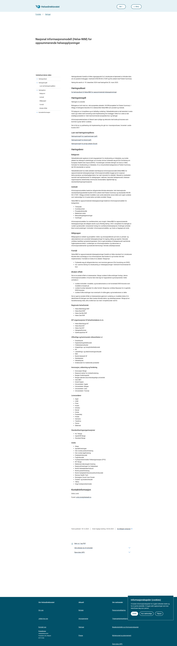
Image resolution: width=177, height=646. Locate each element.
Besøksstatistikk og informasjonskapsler (125, 627)
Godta (134, 613)
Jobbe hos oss (43, 619)
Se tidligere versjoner (124, 529)
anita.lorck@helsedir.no (83, 497)
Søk (120, 6)
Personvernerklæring (119, 610)
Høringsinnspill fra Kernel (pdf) (81, 140)
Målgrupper (43, 101)
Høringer (81, 627)
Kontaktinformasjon (44, 112)
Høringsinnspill (43, 82)
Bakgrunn (42, 93)
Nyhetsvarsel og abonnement (121, 635)
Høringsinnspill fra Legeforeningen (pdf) (84, 136)
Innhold (42, 97)
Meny (137, 6)
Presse (81, 635)
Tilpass (159, 613)
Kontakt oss (42, 627)
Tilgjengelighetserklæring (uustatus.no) (125, 619)
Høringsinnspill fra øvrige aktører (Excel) (84, 144)
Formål (42, 104)
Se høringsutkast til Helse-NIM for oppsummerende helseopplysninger (94, 92)
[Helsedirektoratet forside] (48, 6)
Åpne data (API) (117, 644)
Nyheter (81, 610)
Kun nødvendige (146, 613)
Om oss (40, 610)
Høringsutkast (43, 79)
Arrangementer (83, 619)
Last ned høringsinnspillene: (47, 86)
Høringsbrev (42, 90)
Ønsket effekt (43, 108)
